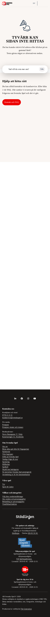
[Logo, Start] (7, 3)
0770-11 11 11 (7, 415)
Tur (3, 484)
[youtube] (35, 398)
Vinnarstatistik (11, 155)
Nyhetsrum (6, 452)
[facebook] (22, 398)
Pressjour (5, 425)
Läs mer (5, 226)
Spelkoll (11, 137)
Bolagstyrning (39, 137)
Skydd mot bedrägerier (10, 469)
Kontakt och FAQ (11, 102)
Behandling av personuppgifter (13, 502)
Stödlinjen (15, 533)
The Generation (26, 609)
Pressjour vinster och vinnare (12, 427)
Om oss (5, 446)
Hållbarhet (39, 120)
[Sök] (40, 3)
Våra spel (39, 155)
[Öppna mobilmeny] (46, 3)
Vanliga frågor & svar (10, 459)
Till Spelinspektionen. (24, 559)
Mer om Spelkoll (9, 342)
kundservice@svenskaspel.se (12, 418)
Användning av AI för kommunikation (16, 474)
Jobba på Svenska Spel (10, 457)
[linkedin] (15, 398)
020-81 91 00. (33, 533)
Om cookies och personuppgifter (14, 499)
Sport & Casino (7, 487)
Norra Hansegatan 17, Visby (12, 434)
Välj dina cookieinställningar (12, 496)
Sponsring (5, 462)
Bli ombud (11, 120)
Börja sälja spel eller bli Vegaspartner (15, 449)
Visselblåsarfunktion (9, 504)
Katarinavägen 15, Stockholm (13, 437)
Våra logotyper (7, 454)
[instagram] (28, 398)
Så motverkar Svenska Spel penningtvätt (16, 472)
